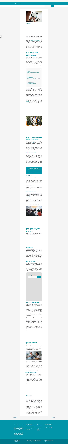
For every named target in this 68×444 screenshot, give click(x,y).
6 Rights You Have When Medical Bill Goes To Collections (33, 78)
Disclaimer (29, 0)
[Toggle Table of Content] (40, 68)
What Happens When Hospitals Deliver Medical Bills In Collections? (33, 71)
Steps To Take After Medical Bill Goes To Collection (33, 72)
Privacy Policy (25, 0)
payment (28, 101)
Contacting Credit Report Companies (32, 83)
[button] (19, 6)
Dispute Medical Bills (30, 77)
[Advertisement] (34, 30)
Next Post (53, 417)
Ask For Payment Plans (30, 73)
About (15, 0)
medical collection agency (35, 40)
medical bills (28, 196)
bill (33, 142)
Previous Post (15, 417)
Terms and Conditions (19, 0)
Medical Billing (28, 23)
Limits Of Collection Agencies (31, 82)
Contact (33, 0)
